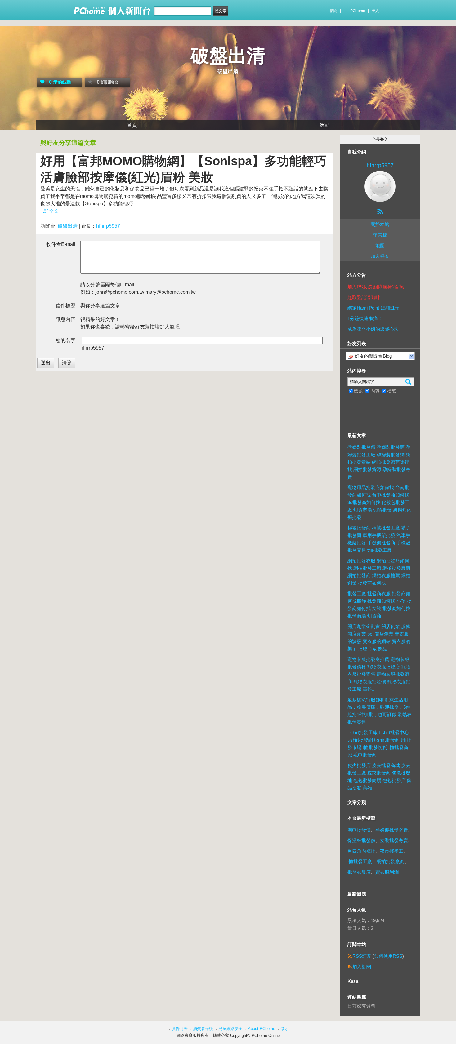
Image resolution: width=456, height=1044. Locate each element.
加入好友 (380, 256)
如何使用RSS (388, 956)
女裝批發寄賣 (394, 840)
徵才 (284, 1028)
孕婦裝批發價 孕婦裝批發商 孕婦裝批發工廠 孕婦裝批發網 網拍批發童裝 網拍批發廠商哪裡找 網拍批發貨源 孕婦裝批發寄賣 (378, 462)
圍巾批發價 (359, 829)
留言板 (380, 235)
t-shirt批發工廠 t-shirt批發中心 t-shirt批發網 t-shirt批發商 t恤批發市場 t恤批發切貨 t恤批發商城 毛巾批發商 (379, 743)
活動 (324, 125)
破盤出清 (228, 55)
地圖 (380, 245)
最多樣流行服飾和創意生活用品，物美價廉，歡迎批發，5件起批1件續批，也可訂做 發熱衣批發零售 (379, 711)
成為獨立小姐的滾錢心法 (373, 329)
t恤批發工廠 (359, 861)
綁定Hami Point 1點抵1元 (373, 307)
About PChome (261, 1028)
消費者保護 (203, 1028)
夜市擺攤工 (391, 851)
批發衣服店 (359, 872)
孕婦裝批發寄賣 (391, 829)
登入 (375, 11)
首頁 (132, 125)
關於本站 (380, 224)
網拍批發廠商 (391, 861)
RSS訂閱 (361, 956)
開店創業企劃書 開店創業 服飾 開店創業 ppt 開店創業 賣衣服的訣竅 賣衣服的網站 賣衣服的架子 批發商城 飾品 (378, 637)
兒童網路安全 (230, 1028)
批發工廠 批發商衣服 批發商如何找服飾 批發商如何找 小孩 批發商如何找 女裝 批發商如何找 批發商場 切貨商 (379, 604)
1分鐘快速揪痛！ (364, 318)
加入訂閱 (361, 966)
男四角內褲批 (361, 851)
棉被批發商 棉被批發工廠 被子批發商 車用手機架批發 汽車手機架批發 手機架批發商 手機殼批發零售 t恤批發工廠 (378, 539)
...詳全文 (49, 211)
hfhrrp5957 (108, 226)
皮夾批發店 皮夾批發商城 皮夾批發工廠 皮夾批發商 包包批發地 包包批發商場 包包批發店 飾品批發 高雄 (379, 776)
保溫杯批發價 (361, 840)
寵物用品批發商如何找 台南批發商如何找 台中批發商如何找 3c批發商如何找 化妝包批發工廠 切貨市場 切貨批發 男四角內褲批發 (379, 502)
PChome (357, 11)
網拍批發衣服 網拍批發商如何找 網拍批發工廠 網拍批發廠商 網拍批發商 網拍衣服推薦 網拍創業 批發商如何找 (378, 572)
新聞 (333, 11)
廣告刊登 (180, 1028)
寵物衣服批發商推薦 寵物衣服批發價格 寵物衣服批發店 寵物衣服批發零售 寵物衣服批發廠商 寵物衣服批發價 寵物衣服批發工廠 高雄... (378, 674)
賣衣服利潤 (387, 872)
